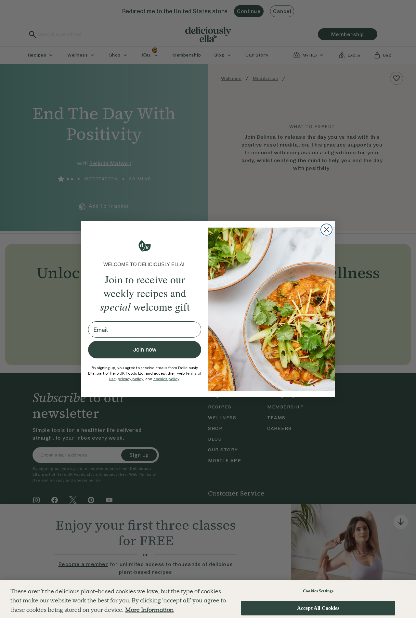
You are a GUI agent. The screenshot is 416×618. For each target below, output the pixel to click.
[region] (208, 599)
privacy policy (130, 378)
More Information (149, 610)
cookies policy (166, 378)
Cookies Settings (318, 590)
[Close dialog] (326, 229)
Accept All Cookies (318, 608)
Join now (144, 349)
